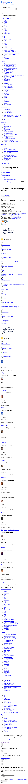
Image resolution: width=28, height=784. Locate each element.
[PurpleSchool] (4, 312)
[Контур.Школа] (5, 280)
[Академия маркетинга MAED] (9, 261)
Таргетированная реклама (11, 156)
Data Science (7, 119)
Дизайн (3, 61)
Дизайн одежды (8, 72)
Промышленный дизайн (10, 68)
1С (4, 37)
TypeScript (6, 29)
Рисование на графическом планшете (14, 75)
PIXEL (2, 512)
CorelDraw (6, 94)
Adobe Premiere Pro (9, 89)
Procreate (6, 97)
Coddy (2, 372)
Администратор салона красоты (12, 141)
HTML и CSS (7, 39)
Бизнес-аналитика (8, 114)
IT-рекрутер (7, 129)
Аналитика (4, 107)
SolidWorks (6, 101)
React (5, 44)
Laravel (5, 47)
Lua (5, 40)
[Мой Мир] (4, 221)
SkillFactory (4, 407)
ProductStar (3, 477)
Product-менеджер (8, 133)
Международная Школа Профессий (10, 530)
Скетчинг (6, 82)
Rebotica (3, 460)
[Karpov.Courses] (5, 245)
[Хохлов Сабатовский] (7, 316)
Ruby (5, 35)
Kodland (3, 582)
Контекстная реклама (9, 155)
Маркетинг (4, 144)
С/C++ (5, 26)
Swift (5, 32)
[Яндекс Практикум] (6, 249)
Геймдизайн (7, 79)
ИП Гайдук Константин (13, 739)
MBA (5, 127)
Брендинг (6, 159)
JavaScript (6, 22)
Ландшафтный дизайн (10, 66)
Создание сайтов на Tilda (10, 51)
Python (5, 21)
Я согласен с (14, 779)
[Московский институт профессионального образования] (14, 285)
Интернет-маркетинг (9, 149)
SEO (5, 146)
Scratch (5, 42)
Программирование (6, 18)
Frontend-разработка (9, 48)
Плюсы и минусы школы (10, 179)
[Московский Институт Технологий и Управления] (14, 275)
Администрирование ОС (10, 54)
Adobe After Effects (9, 84)
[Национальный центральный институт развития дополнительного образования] (14, 307)
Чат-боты (6, 58)
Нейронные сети (8, 118)
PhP (5, 23)
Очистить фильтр (5, 758)
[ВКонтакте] (1, 221)
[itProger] (3, 298)
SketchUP (6, 100)
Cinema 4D (6, 93)
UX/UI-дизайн (7, 104)
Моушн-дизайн (8, 78)
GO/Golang (7, 33)
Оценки (6, 177)
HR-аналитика (7, 126)
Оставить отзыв (5, 195)
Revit (5, 98)
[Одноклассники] (3, 221)
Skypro (2, 565)
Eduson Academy (5, 425)
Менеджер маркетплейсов (11, 151)
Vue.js (5, 46)
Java (5, 28)
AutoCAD (6, 90)
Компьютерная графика (10, 64)
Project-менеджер (8, 131)
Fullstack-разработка (9, 50)
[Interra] (3, 270)
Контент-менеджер (9, 153)
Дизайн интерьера (8, 71)
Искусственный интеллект (11, 116)
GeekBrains (3, 390)
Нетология (3, 442)
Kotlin (5, 30)
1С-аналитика (7, 111)
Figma (5, 96)
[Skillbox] (3, 224)
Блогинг (6, 160)
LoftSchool (3, 547)
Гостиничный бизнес (9, 140)
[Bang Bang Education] (7, 266)
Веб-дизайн (7, 73)
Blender (6, 91)
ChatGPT (6, 57)
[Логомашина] (6, 240)
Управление (4, 122)
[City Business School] (8, 233)
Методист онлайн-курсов (10, 134)
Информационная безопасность (12, 115)
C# (4, 25)
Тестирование (7, 55)
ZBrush (5, 103)
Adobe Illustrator (8, 86)
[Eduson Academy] (6, 257)
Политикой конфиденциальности (18, 779)
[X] (6, 221)
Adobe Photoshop (8, 87)
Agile (5, 130)
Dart (5, 36)
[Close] (10, 758)
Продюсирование (8, 136)
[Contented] (4, 253)
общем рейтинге (11, 181)
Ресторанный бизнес (9, 138)
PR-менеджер (7, 158)
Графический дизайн (9, 65)
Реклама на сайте (5, 742)
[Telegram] (8, 221)
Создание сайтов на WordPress (12, 53)
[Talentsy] (3, 294)
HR (5, 124)
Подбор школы (5, 320)
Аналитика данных (9, 112)
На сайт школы (5, 163)
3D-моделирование (9, 76)
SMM (5, 148)
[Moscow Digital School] (7, 302)
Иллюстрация (7, 80)
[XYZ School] (4, 289)
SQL (5, 43)
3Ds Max (6, 83)
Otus (2, 495)
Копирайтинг (7, 152)
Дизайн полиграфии (9, 69)
